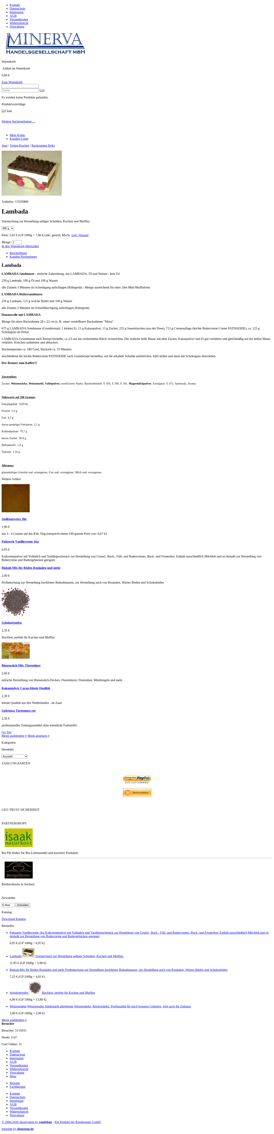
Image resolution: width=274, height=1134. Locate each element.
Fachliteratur (17, 1086)
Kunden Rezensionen (23, 256)
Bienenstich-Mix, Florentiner (21, 665)
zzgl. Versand (79, 235)
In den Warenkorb (13, 246)
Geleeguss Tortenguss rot (19, 710)
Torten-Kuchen (19, 145)
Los (42, 90)
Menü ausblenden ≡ (14, 735)
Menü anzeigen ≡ (38, 735)
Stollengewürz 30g (14, 519)
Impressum (16, 12)
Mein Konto (17, 135)
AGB (13, 15)
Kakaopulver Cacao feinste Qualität (26, 688)
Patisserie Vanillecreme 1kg (20, 541)
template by (18, 1129)
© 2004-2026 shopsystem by (27, 1122)
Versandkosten (19, 19)
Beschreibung (18, 253)
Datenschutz (17, 8)
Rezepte (15, 1083)
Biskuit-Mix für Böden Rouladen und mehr (31, 568)
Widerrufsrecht (19, 23)
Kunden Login (19, 138)
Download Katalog (14, 919)
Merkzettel (32, 246)
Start (4, 145)
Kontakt (15, 5)
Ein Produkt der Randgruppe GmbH (78, 1122)
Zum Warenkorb (12, 82)
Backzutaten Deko (43, 145)
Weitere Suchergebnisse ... (18, 121)
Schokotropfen (12, 622)
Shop (13, 1076)
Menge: (6, 242)
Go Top (6, 732)
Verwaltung (17, 26)
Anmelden (23, 905)
